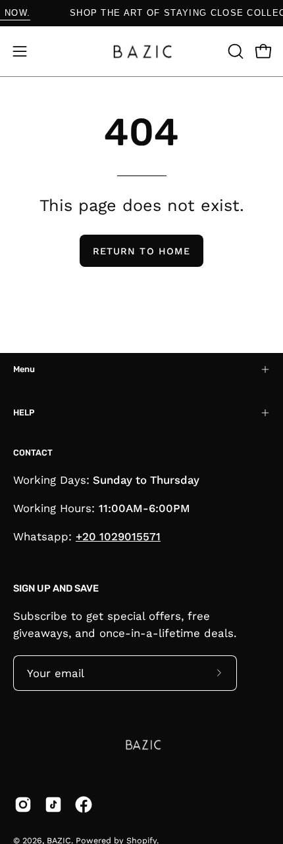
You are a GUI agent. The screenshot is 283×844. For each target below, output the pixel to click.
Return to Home (141, 251)
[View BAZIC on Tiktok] (53, 804)
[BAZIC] (141, 51)
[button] (234, 51)
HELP (23, 412)
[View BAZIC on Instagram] (23, 804)
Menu (24, 369)
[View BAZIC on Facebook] (83, 804)
